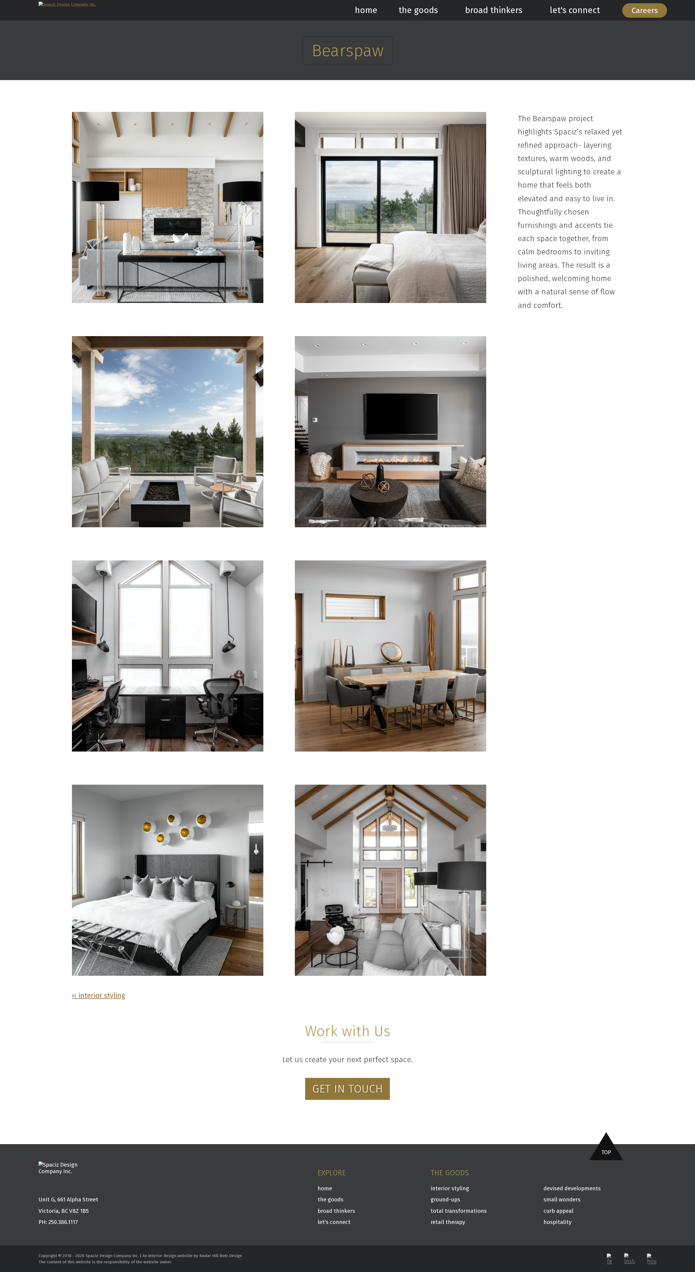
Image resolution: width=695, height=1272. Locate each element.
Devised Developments (572, 1188)
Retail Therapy (448, 1222)
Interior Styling (450, 1188)
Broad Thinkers (493, 10)
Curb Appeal (558, 1211)
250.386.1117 (63, 1222)
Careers (644, 10)
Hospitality (557, 1222)
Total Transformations (459, 1211)
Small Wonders (562, 1199)
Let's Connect (575, 10)
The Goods (418, 10)
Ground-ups (445, 1199)
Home (366, 10)
